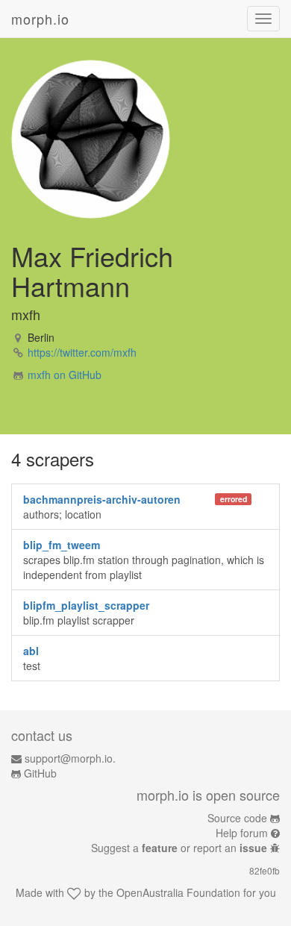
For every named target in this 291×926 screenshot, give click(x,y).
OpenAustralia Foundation (178, 892)
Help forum (242, 832)
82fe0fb (264, 870)
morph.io (40, 18)
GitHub (40, 773)
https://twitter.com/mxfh (82, 352)
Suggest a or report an (179, 847)
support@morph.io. (70, 758)
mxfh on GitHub (64, 374)
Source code (237, 817)
